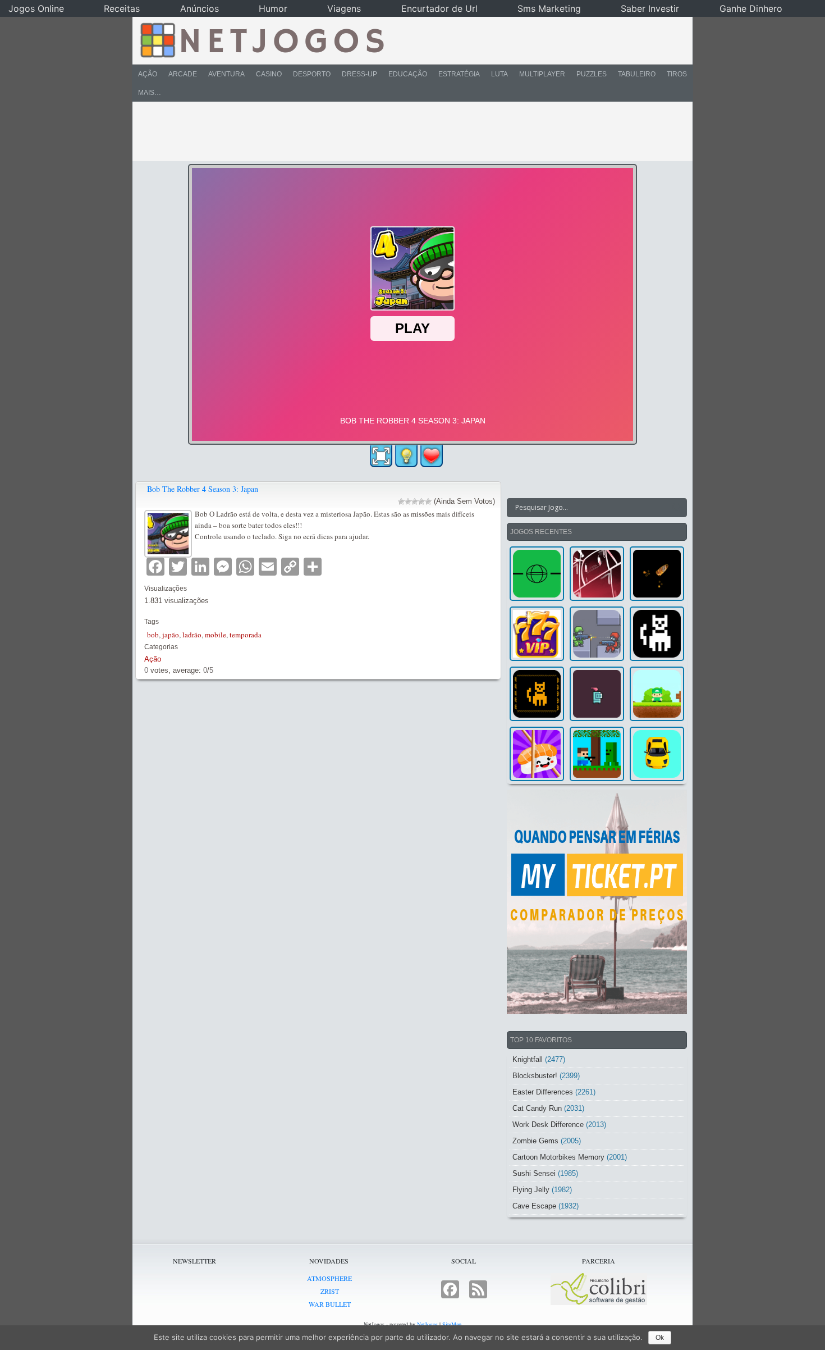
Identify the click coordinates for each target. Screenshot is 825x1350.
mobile (215, 635)
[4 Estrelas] (421, 501)
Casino (269, 74)
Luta (499, 74)
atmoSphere (329, 1278)
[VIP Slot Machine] (537, 633)
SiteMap (451, 1324)
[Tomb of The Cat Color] (657, 633)
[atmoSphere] (537, 573)
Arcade (182, 74)
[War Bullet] (657, 573)
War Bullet (330, 1303)
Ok (660, 1338)
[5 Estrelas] (428, 501)
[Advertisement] (404, 131)
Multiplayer (542, 74)
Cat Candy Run (537, 1108)
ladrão (191, 635)
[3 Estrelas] (414, 501)
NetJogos (427, 1324)
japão (170, 635)
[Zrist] (597, 573)
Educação (407, 74)
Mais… (149, 93)
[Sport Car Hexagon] (657, 754)
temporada (246, 635)
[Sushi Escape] (537, 754)
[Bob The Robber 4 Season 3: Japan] (169, 532)
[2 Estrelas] (408, 501)
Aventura (226, 74)
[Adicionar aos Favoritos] (431, 455)
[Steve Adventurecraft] (597, 754)
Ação (147, 74)
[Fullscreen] (381, 456)
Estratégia (459, 74)
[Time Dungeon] (597, 694)
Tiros (677, 74)
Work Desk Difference (548, 1124)
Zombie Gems (535, 1141)
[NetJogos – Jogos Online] (261, 39)
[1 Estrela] (401, 501)
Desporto (312, 74)
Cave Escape (534, 1206)
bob (153, 635)
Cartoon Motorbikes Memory (558, 1157)
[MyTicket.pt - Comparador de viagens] (597, 902)
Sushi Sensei (534, 1173)
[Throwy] (657, 694)
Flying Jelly (530, 1189)
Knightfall (527, 1059)
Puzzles (591, 74)
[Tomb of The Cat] (537, 694)
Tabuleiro (637, 74)
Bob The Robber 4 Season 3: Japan (202, 489)
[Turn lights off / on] (406, 456)
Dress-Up (359, 74)
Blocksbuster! (534, 1075)
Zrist (329, 1291)
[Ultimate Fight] (597, 633)
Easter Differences (542, 1092)
